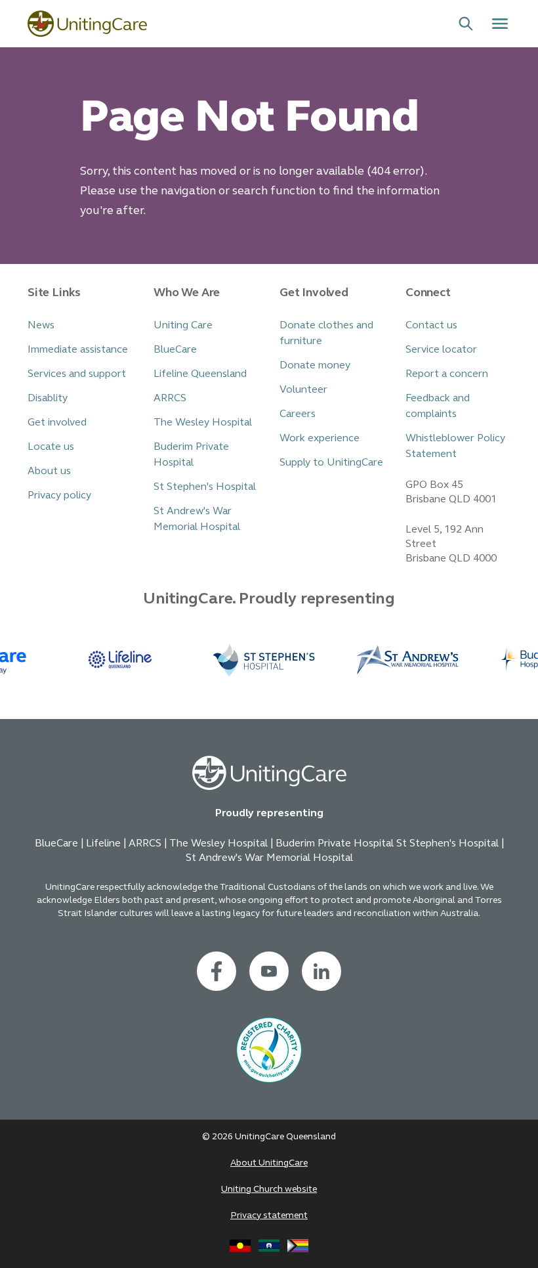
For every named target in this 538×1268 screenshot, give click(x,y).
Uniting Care (183, 324)
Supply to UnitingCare (331, 462)
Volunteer (303, 389)
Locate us (51, 446)
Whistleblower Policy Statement (455, 445)
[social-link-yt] (269, 971)
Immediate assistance (78, 349)
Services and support (77, 373)
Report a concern (446, 373)
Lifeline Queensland (200, 373)
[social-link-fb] (216, 971)
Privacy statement (269, 1215)
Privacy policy (59, 495)
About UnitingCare (269, 1162)
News (41, 324)
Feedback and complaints (437, 405)
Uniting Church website (269, 1188)
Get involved (57, 422)
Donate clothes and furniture (326, 332)
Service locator (441, 349)
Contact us (431, 324)
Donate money (314, 365)
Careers (297, 413)
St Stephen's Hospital (205, 486)
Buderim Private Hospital (191, 454)
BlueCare (175, 349)
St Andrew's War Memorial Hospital (197, 518)
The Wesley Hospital (203, 422)
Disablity (48, 397)
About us (49, 470)
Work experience (319, 437)
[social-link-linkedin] (321, 971)
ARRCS (170, 397)
